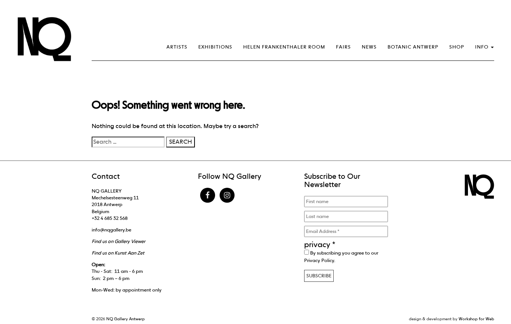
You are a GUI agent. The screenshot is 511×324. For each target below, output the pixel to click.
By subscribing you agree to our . (341, 256)
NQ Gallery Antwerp (125, 318)
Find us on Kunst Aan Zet (118, 253)
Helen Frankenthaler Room (284, 47)
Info (482, 47)
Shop (456, 47)
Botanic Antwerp (413, 47)
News (369, 47)
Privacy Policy (319, 260)
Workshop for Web (476, 318)
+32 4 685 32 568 (110, 218)
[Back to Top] (490, 297)
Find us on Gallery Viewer (118, 241)
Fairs (343, 47)
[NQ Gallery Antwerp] (48, 39)
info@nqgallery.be (111, 230)
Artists (176, 47)
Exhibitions (215, 47)
